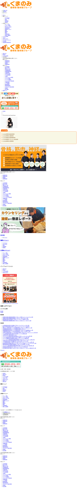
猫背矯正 (7, 20)
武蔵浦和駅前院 (8, 71)
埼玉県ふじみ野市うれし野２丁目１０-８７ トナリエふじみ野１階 (18, 342)
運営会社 (4, 381)
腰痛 (6, 30)
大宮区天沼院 (7, 73)
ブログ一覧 (5, 377)
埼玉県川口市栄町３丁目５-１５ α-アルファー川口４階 (16, 325)
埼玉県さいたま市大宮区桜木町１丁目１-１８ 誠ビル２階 (16, 331)
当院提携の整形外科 (7, 42)
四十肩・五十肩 (8, 26)
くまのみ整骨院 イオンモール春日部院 (10, 139)
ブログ (4, 37)
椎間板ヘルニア (8, 29)
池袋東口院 (7, 61)
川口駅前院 (7, 66)
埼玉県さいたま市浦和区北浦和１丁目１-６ (14, 329)
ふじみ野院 (7, 83)
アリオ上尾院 (7, 78)
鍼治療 (6, 22)
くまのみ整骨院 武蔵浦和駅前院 (9, 137)
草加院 (6, 88)
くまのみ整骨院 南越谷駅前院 (8, 134)
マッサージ (7, 17)
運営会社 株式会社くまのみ (6, 408)
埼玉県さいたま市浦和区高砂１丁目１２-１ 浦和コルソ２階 (17, 327)
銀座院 (6, 63)
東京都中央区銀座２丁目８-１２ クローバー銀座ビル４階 (15, 319)
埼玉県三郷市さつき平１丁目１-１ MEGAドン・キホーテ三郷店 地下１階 (19, 348)
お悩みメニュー (5, 250)
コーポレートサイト (7, 40)
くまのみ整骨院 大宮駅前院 (8, 141)
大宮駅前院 (7, 72)
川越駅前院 (7, 82)
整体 (6, 19)
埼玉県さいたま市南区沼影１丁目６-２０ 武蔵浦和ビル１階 (18, 330)
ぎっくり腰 (7, 24)
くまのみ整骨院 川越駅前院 (8, 135)
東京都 (1, 311)
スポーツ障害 (7, 25)
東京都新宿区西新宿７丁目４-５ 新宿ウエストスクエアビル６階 (18, 317)
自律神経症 (7, 34)
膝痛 (6, 32)
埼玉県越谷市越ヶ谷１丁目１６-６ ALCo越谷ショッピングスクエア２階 (19, 343)
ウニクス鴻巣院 (8, 79)
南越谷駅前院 (7, 85)
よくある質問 (5, 36)
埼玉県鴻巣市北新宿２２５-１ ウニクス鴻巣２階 (15, 338)
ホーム (4, 14)
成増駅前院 (7, 64)
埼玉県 (1, 312)
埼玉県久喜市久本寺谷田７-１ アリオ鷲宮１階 (15, 333)
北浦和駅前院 (7, 70)
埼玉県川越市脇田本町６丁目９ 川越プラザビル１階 (15, 340)
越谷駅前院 (7, 84)
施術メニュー (4, 240)
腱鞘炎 (6, 31)
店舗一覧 (4, 268)
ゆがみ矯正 (7, 18)
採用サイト (5, 380)
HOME (4, 111)
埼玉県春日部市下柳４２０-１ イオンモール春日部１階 (18, 345)
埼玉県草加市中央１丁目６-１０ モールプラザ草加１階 (15, 346)
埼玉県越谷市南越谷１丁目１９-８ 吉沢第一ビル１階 (16, 344)
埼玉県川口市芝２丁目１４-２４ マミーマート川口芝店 (16, 326)
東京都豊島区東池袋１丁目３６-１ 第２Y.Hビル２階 (15, 318)
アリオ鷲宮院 (5, 191)
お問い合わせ (5, 38)
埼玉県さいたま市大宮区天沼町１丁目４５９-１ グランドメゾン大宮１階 (20, 332)
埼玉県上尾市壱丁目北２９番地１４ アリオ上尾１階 (16, 337)
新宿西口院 (7, 60)
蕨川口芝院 (7, 67)
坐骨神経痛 (7, 28)
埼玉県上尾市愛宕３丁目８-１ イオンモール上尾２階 (17, 336)
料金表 (4, 270)
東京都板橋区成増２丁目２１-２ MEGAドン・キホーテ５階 (17, 320)
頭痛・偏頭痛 (7, 35)
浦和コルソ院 (7, 69)
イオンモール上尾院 (9, 77)
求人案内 (4, 41)
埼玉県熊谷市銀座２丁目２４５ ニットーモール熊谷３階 (18, 339)
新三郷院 (7, 89)
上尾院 (6, 76)
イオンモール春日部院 (9, 86)
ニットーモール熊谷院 (9, 80)
